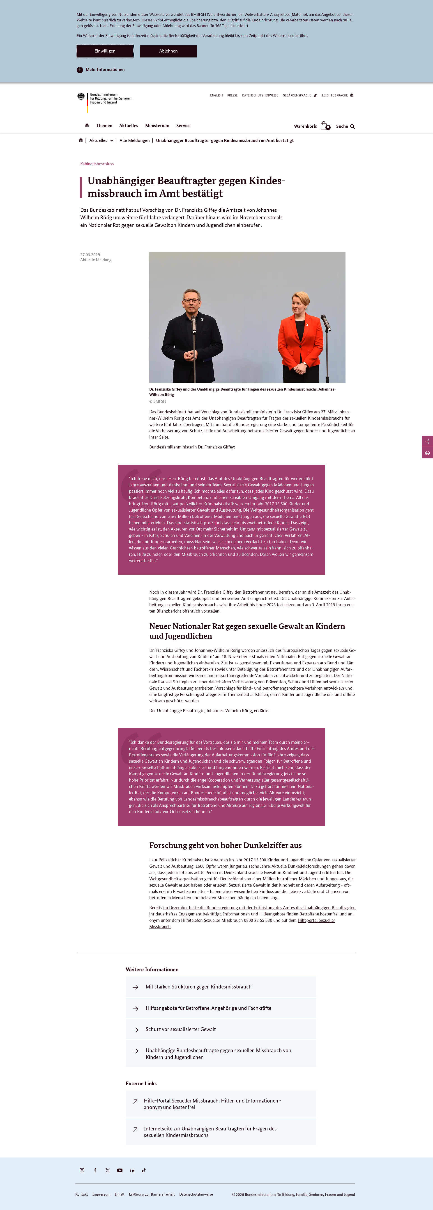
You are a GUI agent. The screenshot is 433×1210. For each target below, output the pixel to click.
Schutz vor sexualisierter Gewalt (181, 1029)
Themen (104, 125)
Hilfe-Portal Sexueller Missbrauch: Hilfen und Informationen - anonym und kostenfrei (212, 1103)
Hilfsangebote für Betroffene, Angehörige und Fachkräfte (208, 1008)
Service (183, 125)
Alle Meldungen (135, 140)
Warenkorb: (311, 126)
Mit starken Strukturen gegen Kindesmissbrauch (199, 986)
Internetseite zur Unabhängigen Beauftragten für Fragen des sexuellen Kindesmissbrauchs (210, 1131)
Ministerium (157, 125)
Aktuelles (128, 125)
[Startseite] (81, 141)
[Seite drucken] (427, 452)
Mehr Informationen (105, 69)
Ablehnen (168, 51)
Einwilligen (104, 51)
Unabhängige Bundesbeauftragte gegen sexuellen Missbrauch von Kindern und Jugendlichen (218, 1053)
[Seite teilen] (427, 441)
